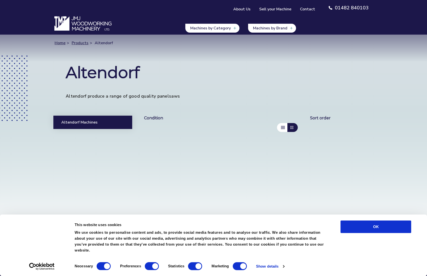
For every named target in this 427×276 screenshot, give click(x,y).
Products (80, 43)
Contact (307, 9)
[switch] (152, 266)
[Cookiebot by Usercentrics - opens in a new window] (42, 266)
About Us (242, 9)
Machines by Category (210, 28)
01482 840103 (352, 8)
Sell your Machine (275, 9)
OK (376, 227)
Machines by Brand (270, 28)
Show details (267, 266)
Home (60, 43)
